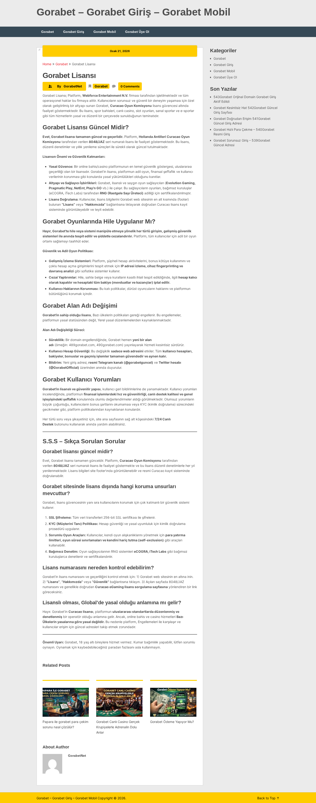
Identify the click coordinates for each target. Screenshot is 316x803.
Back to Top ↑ (268, 798)
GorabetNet (73, 86)
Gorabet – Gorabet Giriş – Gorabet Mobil (133, 12)
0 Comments (130, 86)
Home (47, 64)
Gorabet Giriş (73, 32)
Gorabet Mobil (104, 32)
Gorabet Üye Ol (137, 32)
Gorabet (47, 32)
